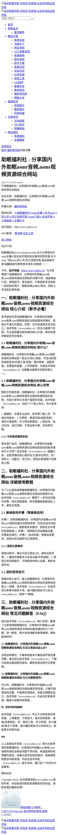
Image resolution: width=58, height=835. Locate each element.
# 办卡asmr (49, 213)
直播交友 (19, 86)
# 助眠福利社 (22, 213)
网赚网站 (19, 128)
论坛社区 (19, 70)
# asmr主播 (36, 213)
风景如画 (19, 113)
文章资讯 (13, 117)
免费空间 (19, 67)
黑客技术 (13, 28)
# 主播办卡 (18, 220)
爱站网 (18, 233)
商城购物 (19, 55)
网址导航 (19, 47)
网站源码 (13, 132)
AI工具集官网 (22, 51)
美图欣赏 (13, 101)
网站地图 (26, 807)
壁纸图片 (19, 109)
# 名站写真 (46, 216)
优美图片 (19, 105)
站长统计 (7, 814)
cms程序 (18, 82)
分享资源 (19, 74)
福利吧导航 (20, 94)
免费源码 (19, 136)
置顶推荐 (19, 32)
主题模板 (19, 140)
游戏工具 (19, 78)
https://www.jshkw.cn (33, 270)
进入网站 (6, 239)
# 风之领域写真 (18, 216)
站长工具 (28, 233)
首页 (10, 24)
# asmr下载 (34, 216)
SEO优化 (19, 124)
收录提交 (6, 146)
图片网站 (19, 59)
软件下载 (19, 63)
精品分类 (13, 36)
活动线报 (19, 120)
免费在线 (19, 40)
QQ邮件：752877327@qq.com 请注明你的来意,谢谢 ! (24, 811)
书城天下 (19, 44)
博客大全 (19, 97)
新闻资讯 (19, 90)
